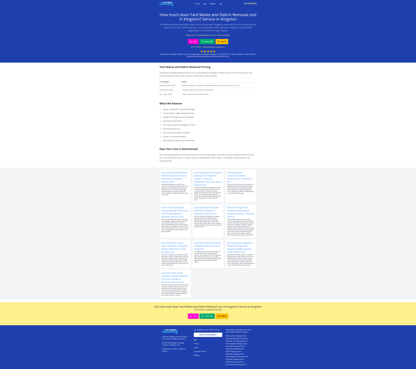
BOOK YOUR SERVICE (207, 335)
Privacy (196, 344)
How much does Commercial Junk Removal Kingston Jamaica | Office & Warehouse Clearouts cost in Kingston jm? (208, 178)
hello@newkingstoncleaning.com (213, 47)
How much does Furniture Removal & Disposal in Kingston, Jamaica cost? (206, 210)
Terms (196, 347)
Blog (204, 4)
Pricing (197, 4)
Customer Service (200, 351)
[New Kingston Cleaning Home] (166, 3)
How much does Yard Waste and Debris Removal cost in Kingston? (207, 246)
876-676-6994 (250, 3)
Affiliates (213, 4)
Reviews (197, 355)
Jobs (220, 4)
